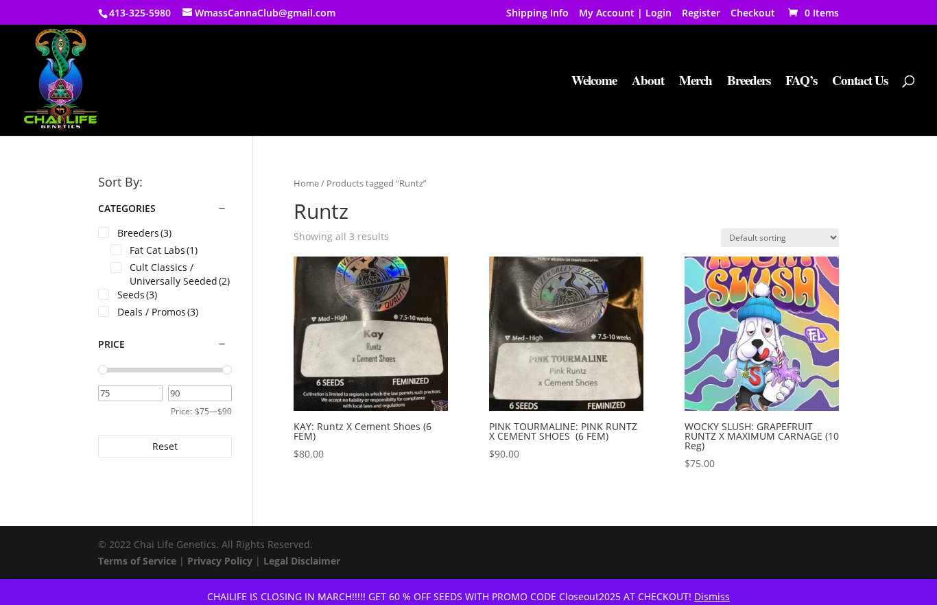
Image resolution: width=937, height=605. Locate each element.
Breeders (748, 82)
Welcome (594, 82)
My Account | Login (625, 13)
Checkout (753, 13)
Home (306, 183)
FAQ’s (801, 82)
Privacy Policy (219, 560)
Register (701, 13)
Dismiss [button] (712, 596)
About (648, 82)
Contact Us (860, 82)
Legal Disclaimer (301, 560)
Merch (695, 82)
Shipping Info (537, 13)
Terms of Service (137, 560)
